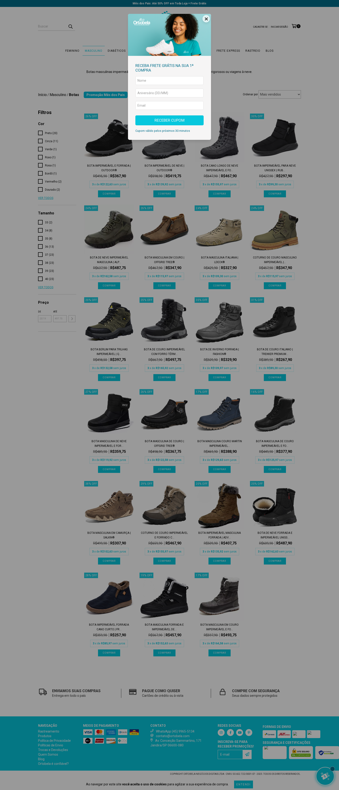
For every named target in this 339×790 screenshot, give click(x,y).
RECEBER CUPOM (169, 120)
